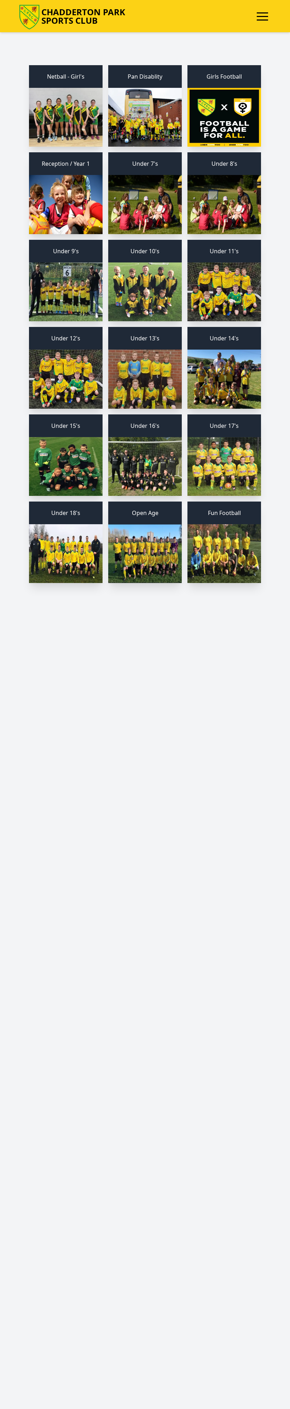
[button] (262, 16)
